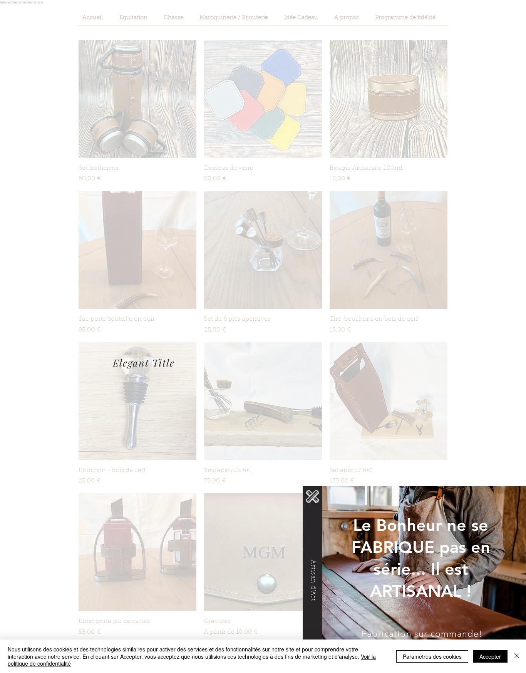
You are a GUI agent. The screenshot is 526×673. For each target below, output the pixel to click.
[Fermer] (516, 656)
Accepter (490, 656)
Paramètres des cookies (432, 656)
